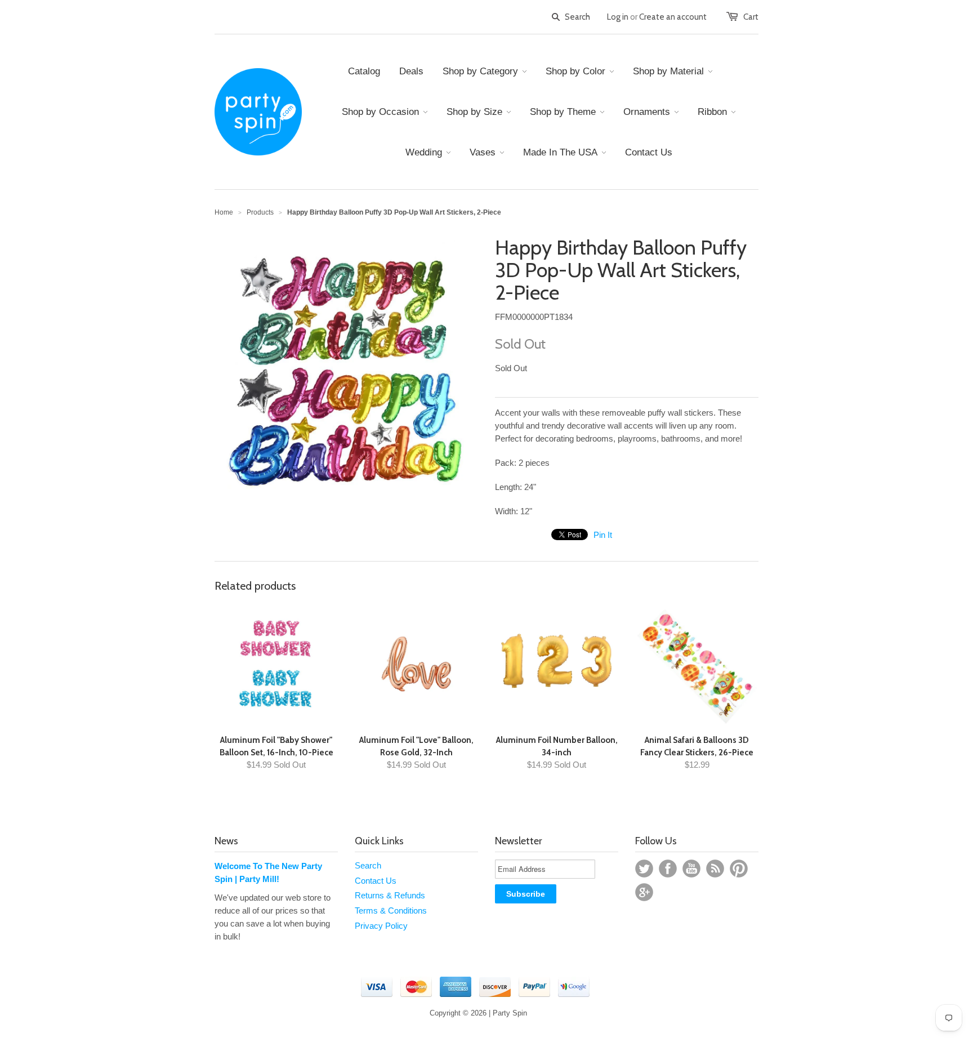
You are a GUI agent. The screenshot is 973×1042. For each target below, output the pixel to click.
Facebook (668, 869)
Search (368, 865)
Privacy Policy (381, 925)
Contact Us (375, 880)
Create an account (673, 17)
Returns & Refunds (390, 895)
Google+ (644, 892)
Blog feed (715, 869)
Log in (617, 17)
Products (260, 212)
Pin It (602, 535)
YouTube (691, 869)
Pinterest (739, 869)
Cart (750, 17)
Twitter (644, 869)
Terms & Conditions (391, 910)
